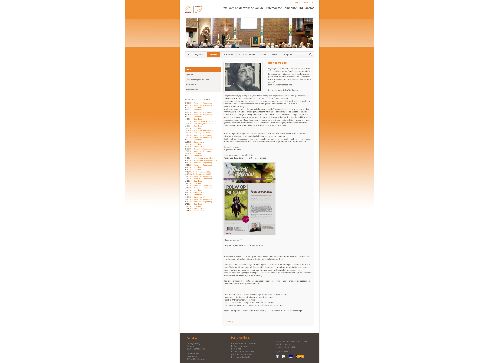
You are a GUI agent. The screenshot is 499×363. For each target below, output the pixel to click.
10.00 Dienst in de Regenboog (200, 103)
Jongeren (287, 54)
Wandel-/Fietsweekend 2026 (200, 172)
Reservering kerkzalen (241, 357)
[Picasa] (283, 357)
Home (297, 2)
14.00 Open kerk (195, 107)
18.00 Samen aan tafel (197, 142)
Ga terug (229, 321)
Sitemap (304, 2)
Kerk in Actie (236, 348)
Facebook (225, 316)
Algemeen (199, 54)
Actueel (213, 54)
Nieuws (189, 69)
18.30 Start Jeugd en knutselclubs (201, 130)
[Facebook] (277, 357)
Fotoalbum (191, 84)
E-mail (228, 316)
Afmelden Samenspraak (241, 354)
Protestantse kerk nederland (244, 343)
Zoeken (311, 2)
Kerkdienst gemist (239, 346)
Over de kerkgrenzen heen (197, 79)
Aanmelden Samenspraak (242, 351)
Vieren (274, 54)
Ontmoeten (228, 54)
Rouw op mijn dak (277, 62)
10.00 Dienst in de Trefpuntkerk (200, 186)
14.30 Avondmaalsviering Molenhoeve (203, 158)
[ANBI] (291, 357)
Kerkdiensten (192, 89)
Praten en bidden (247, 54)
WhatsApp (231, 316)
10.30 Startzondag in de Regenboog (202, 121)
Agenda (189, 74)
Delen (263, 54)
